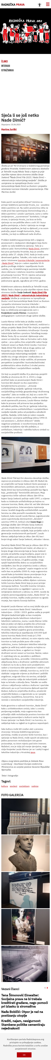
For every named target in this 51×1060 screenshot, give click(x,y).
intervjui (5, 65)
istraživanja (7, 70)
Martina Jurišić (9, 129)
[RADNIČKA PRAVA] (25, 31)
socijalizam (24, 786)
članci (4, 61)
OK (24, 1055)
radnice (34, 786)
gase (33, 752)
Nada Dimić (34, 248)
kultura (4, 786)
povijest (13, 786)
